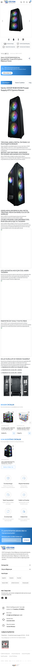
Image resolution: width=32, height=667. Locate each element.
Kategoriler (4, 565)
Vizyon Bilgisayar (6, 569)
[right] (30, 422)
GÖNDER (26, 540)
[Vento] (5, 53)
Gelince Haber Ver (7, 73)
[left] (1, 422)
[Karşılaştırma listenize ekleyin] (13, 415)
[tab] (6, 82)
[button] (2, 21)
